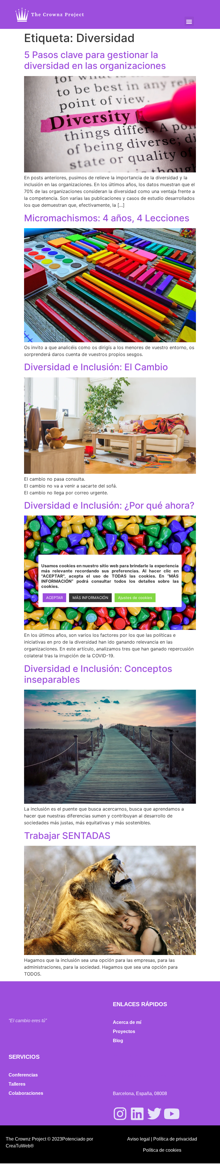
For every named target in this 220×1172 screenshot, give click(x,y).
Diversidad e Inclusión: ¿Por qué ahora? (109, 505)
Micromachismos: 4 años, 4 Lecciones (106, 218)
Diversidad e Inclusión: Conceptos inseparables (98, 674)
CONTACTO (129, 1057)
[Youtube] (171, 1114)
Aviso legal (138, 1139)
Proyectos (124, 1031)
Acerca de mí (127, 1022)
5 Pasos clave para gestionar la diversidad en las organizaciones (95, 60)
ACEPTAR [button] (54, 597)
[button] (189, 21)
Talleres (17, 1084)
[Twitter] (154, 1114)
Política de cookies (162, 1150)
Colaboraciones (26, 1093)
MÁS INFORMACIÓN (90, 597)
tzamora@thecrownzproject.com (145, 1075)
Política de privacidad (175, 1139)
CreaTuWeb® (20, 1145)
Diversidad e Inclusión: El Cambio (96, 367)
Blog (118, 1040)
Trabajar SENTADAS (67, 835)
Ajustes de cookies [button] (135, 597)
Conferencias (23, 1074)
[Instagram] (120, 1114)
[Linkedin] (137, 1114)
